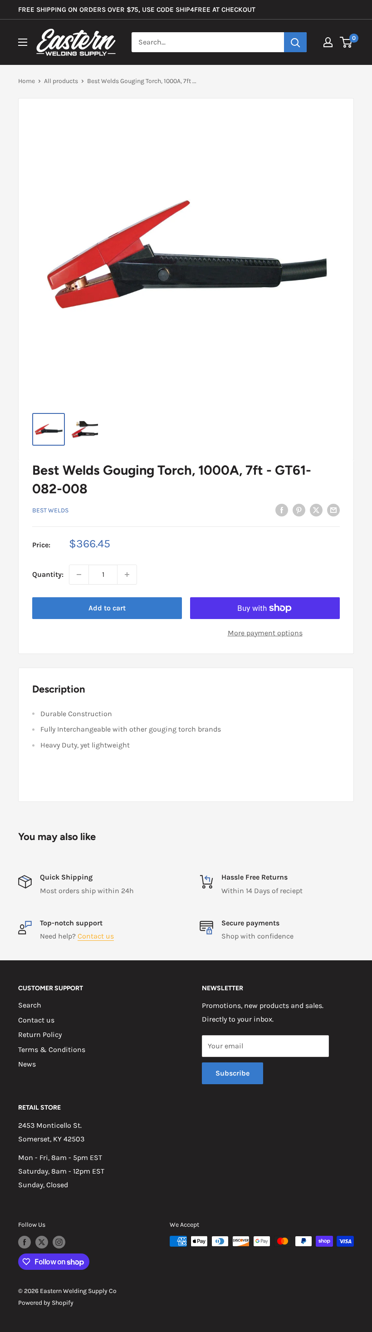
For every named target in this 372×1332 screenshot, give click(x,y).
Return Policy (40, 1034)
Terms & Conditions (51, 1049)
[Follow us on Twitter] (41, 1242)
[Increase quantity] (127, 574)
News (27, 1064)
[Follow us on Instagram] (59, 1242)
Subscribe (232, 1073)
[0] (346, 42)
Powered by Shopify (45, 1303)
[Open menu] (22, 42)
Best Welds (50, 510)
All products (61, 81)
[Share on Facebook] (281, 509)
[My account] (328, 42)
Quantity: (48, 574)
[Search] (295, 42)
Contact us (96, 936)
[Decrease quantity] (78, 574)
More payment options (265, 633)
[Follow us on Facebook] (24, 1242)
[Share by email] (333, 509)
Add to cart (107, 608)
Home (26, 81)
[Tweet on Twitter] (316, 509)
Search (29, 1005)
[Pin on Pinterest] (299, 509)
